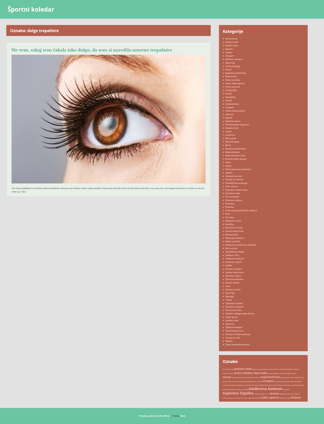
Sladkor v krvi (232, 255)
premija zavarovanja (283, 385)
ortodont (268, 381)
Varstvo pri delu (233, 310)
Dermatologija (232, 66)
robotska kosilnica (297, 385)
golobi (271, 369)
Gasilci (228, 93)
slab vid (245, 389)
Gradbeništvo (232, 104)
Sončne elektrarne (234, 272)
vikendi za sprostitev (261, 394)
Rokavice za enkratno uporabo (240, 244)
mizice (294, 373)
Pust (227, 214)
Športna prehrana (234, 279)
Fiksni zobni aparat (235, 83)
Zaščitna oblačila (233, 327)
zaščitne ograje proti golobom (289, 394)
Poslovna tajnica (233, 200)
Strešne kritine (233, 289)
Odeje (228, 165)
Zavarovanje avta (234, 330)
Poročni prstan (232, 193)
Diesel (228, 69)
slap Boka (286, 389)
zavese (274, 393)
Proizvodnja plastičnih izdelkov (241, 210)
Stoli (227, 286)
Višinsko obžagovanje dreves (240, 313)
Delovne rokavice (234, 59)
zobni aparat (270, 397)
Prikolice (229, 207)
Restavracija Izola (234, 231)
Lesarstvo (230, 135)
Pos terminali (232, 196)
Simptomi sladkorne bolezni (232, 389)
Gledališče (230, 97)
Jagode (228, 117)
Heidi (182, 416)
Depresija (230, 62)
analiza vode (243, 369)
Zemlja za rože (232, 337)
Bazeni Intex (231, 45)
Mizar (228, 145)
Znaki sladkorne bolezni (237, 344)
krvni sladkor (244, 373)
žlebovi (296, 397)
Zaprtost (229, 324)
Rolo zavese (231, 248)
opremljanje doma (250, 381)
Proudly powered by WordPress (154, 416)
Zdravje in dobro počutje (237, 334)
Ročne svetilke (232, 241)
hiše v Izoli (277, 369)
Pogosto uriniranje (244, 385)
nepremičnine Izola (287, 377)
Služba (228, 265)
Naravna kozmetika (235, 148)
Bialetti (229, 49)
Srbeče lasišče (232, 282)
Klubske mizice (232, 121)
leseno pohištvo (273, 373)
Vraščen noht (232, 320)
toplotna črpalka (238, 393)
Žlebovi (229, 341)
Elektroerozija (232, 80)
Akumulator (231, 38)
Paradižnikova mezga (236, 183)
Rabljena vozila (233, 220)
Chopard (229, 55)
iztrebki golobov (287, 369)
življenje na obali (285, 398)
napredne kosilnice (253, 377)
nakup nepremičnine (238, 377)
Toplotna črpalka (234, 303)
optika (259, 381)
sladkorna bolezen (265, 388)
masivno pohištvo (285, 373)
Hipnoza (229, 114)
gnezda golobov (263, 369)
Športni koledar (31, 9)
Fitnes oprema (232, 86)
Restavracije (231, 234)
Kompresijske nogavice (237, 124)
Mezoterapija (232, 141)
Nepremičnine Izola (235, 155)
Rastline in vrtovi (234, 227)
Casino (228, 52)
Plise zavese (231, 186)
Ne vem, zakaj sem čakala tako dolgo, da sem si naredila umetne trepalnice (92, 50)
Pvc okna (229, 217)
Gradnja (229, 107)
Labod (228, 131)
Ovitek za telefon (234, 179)
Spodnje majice (233, 275)
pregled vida (271, 385)
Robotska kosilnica (234, 238)
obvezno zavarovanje (235, 381)
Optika (228, 172)
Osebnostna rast (233, 176)
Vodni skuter (231, 317)
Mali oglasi (230, 138)
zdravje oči (239, 398)
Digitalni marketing (235, 73)
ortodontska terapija (282, 381)
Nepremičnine (232, 152)
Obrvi (228, 162)
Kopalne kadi (231, 128)
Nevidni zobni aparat (236, 159)
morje (227, 377)
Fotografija (231, 90)
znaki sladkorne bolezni (251, 398)
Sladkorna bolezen (234, 258)
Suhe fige (230, 293)
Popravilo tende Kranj (236, 190)
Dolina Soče (231, 76)
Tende (228, 300)
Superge (229, 296)
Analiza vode (231, 42)
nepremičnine (270, 377)
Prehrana (230, 203)
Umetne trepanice (234, 306)
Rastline (229, 224)
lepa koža (260, 373)
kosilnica (231, 373)
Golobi (228, 100)
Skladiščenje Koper (235, 251)
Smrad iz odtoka (233, 269)
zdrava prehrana (229, 398)
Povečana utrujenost (258, 385)
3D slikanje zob (228, 369)
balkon (254, 369)
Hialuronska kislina (235, 110)
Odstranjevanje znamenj (238, 169)
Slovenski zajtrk (233, 262)
